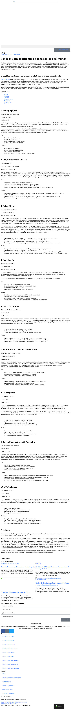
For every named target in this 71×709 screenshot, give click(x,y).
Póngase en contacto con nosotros (11, 677)
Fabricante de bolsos (8, 636)
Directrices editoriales (8, 693)
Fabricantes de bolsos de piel (10, 664)
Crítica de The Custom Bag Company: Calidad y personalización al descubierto (52, 584)
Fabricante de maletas (8, 640)
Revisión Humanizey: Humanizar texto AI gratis (18, 567)
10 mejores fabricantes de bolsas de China (15, 592)
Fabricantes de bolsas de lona (10, 660)
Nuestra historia (6, 681)
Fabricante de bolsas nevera (9, 648)
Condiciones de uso (7, 689)
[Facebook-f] (3, 631)
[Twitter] (11, 631)
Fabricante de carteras (8, 652)
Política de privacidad (8, 685)
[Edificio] (7, 631)
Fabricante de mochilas (8, 644)
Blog (3, 673)
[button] (35, 46)
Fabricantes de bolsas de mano (10, 668)
